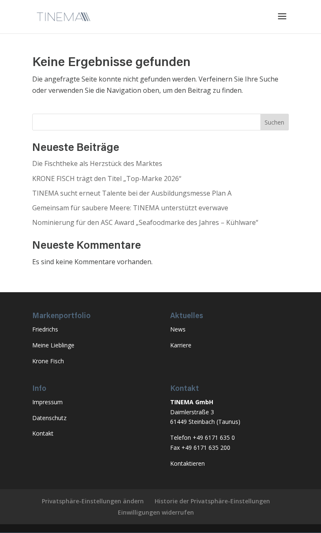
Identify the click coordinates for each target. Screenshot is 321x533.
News (178, 329)
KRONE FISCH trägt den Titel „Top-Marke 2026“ (106, 178)
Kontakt (43, 433)
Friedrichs (45, 329)
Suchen (274, 122)
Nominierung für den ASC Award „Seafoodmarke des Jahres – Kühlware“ (145, 222)
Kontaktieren (187, 463)
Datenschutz (49, 418)
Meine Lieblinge (53, 345)
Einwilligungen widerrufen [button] (156, 512)
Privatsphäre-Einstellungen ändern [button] (93, 501)
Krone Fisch (48, 361)
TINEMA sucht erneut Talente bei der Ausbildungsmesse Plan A (132, 193)
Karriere (180, 345)
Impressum (47, 402)
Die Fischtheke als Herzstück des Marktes (97, 163)
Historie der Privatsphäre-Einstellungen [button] (212, 501)
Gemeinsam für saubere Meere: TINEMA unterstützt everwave (130, 207)
